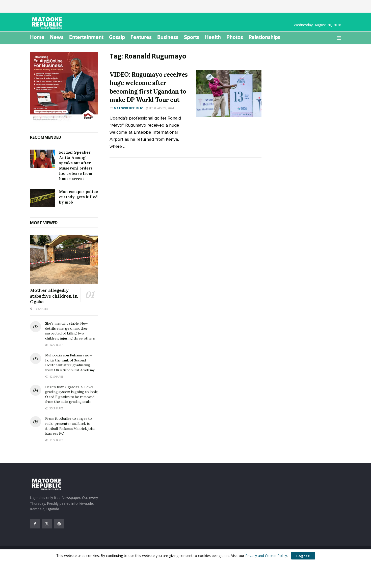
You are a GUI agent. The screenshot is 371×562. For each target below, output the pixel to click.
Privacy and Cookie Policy (266, 555)
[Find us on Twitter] (47, 523)
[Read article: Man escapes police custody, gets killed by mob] (42, 198)
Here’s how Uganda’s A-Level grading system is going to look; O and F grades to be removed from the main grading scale (71, 394)
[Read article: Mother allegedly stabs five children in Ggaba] (64, 259)
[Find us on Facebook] (35, 523)
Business (167, 37)
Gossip (117, 37)
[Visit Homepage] (47, 23)
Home (37, 37)
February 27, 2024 (161, 108)
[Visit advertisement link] (64, 87)
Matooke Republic (128, 108)
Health (213, 37)
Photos (234, 37)
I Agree (303, 555)
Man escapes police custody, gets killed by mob (78, 197)
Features (141, 37)
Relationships (264, 37)
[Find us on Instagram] (59, 523)
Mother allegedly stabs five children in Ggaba (54, 295)
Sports (191, 37)
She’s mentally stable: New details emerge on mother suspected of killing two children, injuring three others (70, 331)
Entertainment (86, 37)
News (57, 37)
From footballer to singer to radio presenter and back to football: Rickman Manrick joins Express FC (70, 426)
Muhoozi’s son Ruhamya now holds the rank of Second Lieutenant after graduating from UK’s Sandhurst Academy (69, 362)
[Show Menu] (339, 38)
